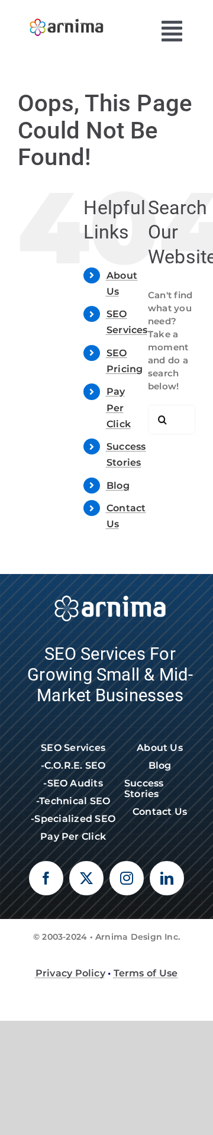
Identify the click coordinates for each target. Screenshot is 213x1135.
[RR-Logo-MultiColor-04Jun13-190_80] (67, 16)
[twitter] (86, 878)
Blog (118, 485)
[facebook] (46, 878)
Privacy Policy (70, 973)
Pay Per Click (118, 407)
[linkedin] (167, 878)
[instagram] (126, 878)
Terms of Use (146, 973)
